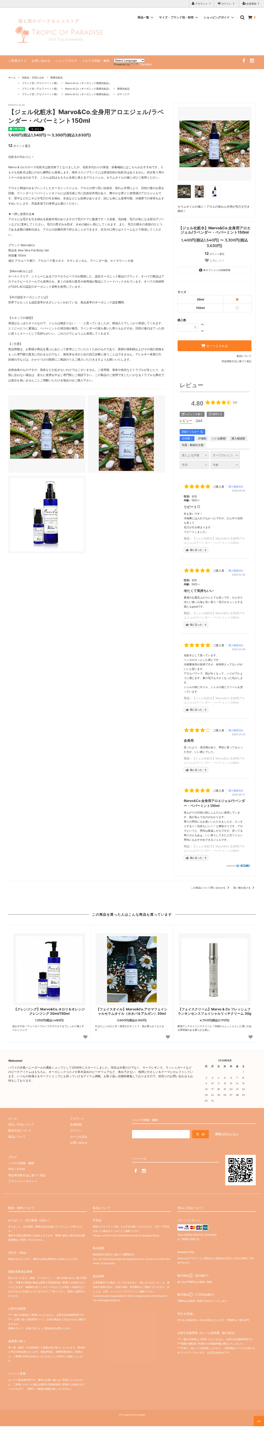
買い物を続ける (242, 887)
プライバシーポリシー (22, 1181)
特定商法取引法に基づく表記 (27, 1175)
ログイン (226, 3)
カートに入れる (216, 346)
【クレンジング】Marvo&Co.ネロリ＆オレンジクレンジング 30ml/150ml (49, 1011)
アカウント (201, 3)
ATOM (20, 1169)
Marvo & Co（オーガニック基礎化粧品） (88, 83)
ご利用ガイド (17, 60)
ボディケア (123, 94)
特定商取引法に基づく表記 (236, 361)
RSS (11, 1169)
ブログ (12, 1157)
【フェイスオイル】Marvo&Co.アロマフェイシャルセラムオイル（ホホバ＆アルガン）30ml (131, 1011)
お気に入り (216, 260)
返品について (244, 355)
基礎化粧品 (56, 77)
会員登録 (251, 3)
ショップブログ (66, 60)
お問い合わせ (41, 60)
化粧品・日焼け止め (33, 77)
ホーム (12, 77)
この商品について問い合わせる (208, 887)
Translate (145, 64)
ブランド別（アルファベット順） (40, 83)
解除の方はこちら (226, 1133)
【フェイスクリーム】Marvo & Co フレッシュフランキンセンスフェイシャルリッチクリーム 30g (214, 1011)
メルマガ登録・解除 (96, 60)
